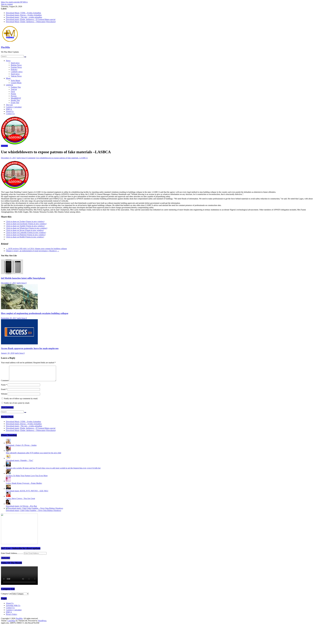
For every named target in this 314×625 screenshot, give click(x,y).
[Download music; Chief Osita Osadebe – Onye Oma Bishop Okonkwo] (34, 508)
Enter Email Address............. (12, 553)
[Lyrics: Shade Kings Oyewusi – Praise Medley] (8, 481)
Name (4, 385)
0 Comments (30, 158)
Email (4, 389)
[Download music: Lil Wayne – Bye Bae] (8, 504)
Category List (6, 594)
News (8, 61)
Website (4, 394)
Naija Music (15, 80)
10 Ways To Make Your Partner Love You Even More (27, 476)
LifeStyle (9, 85)
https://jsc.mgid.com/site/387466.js (14, 2)
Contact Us (10, 114)
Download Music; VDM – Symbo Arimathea (23, 13)
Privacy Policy (11, 614)
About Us (9, 111)
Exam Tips (15, 103)
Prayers (14, 96)
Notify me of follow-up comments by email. (21, 398)
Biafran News (16, 65)
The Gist (9, 105)
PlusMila (5, 47)
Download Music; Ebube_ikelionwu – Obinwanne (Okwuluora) (31, 22)
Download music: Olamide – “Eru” (19, 460)
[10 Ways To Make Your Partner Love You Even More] (8, 473)
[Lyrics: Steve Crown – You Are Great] (8, 496)
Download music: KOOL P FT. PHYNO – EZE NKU (27, 491)
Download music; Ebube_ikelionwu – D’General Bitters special (30, 19)
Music (8, 78)
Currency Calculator (14, 107)
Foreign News (16, 67)
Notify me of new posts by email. (17, 403)
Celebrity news (16, 72)
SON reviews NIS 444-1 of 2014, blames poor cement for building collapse (36, 249)
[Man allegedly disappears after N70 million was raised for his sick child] (8, 451)
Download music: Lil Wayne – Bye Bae (21, 506)
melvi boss (21, 158)
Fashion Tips (16, 87)
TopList (14, 89)
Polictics (14, 69)
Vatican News (16, 76)
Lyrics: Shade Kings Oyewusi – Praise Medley (24, 483)
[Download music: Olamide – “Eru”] (8, 458)
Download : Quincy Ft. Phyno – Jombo (21, 445)
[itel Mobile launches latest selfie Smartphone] (12, 273)
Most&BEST (16, 98)
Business (4, 146)
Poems (13, 94)
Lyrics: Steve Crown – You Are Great (20, 498)
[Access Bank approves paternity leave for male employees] (19, 344)
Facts (13, 91)
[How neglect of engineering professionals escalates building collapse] (19, 308)
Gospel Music (16, 83)
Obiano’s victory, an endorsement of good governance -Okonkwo (32, 251)
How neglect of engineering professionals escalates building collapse (34, 313)
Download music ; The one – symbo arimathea (24, 17)
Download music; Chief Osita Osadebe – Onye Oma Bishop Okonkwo (33, 510)
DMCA (9, 109)
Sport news (15, 63)
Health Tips (15, 100)
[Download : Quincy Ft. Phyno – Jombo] (8, 443)
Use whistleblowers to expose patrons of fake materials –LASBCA (62, 158)
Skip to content (7, 4)
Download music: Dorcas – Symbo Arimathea (24, 15)
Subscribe (5, 558)
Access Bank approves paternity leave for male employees (30, 348)
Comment (5, 380)
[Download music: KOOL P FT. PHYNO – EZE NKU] (8, 489)
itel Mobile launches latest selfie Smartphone (23, 278)
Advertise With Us (13, 605)
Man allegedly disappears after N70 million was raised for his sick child (33, 453)
